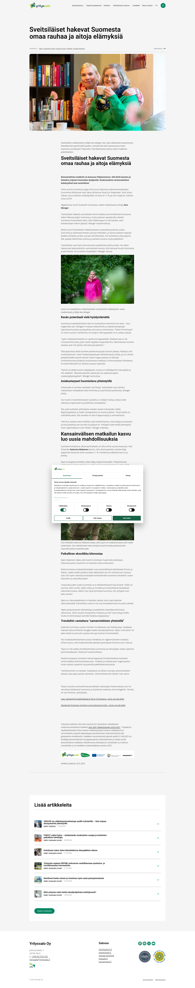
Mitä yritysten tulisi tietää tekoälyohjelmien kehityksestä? (70, 892)
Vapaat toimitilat (106, 955)
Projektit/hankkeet (79, 49)
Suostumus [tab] (67, 475)
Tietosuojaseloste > (61, 497)
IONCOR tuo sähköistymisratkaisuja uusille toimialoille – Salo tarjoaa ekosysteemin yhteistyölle (75, 822)
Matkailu (69, 49)
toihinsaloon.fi (105, 949)
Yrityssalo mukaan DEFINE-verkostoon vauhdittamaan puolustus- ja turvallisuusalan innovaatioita (74, 864)
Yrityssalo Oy (40, 943)
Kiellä (68, 518)
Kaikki (41, 49)
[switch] (86, 510)
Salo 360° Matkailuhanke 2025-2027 (104, 727)
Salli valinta (97, 518)
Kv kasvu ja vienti (61, 49)
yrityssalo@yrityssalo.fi (39, 959)
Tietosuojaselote (148, 980)
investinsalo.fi (105, 952)
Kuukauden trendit (49, 49)
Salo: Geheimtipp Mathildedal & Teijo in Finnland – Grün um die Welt (92, 698)
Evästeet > (58, 500)
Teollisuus (52, 826)
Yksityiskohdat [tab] (97, 475)
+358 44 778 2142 (40, 956)
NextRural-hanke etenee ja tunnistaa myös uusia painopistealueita (74, 878)
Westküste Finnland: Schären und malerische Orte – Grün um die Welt (93, 705)
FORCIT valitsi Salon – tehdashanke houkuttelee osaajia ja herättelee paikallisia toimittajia (75, 836)
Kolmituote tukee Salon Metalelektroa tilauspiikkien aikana (70, 850)
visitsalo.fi (103, 958)
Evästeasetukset (160, 980)
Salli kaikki (127, 518)
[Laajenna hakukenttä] (163, 5)
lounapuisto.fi (105, 961)
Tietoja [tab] (128, 475)
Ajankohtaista (158, 49)
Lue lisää (159, 825)
